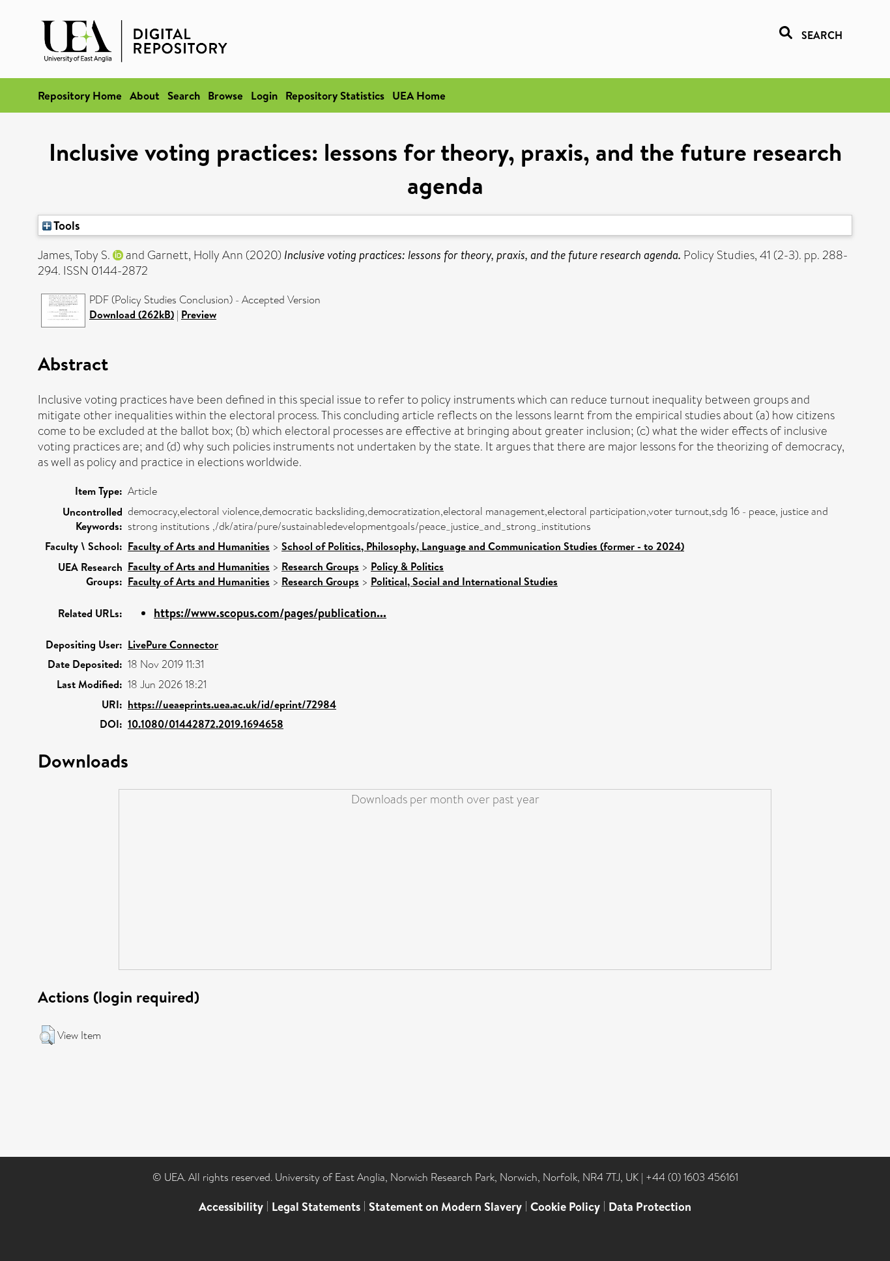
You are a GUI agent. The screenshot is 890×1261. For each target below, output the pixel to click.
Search (183, 95)
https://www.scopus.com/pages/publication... (270, 613)
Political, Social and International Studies (464, 581)
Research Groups (320, 566)
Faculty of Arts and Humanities (199, 546)
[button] (47, 1035)
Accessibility (231, 1207)
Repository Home (80, 95)
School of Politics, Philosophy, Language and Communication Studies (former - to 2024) (482, 546)
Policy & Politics (407, 566)
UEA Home (419, 95)
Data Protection (650, 1207)
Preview (198, 314)
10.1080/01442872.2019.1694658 (205, 724)
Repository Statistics (334, 95)
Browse (225, 95)
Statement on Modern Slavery (445, 1207)
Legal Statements (316, 1207)
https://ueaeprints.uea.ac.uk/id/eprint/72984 (232, 704)
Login (264, 95)
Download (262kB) (131, 314)
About (145, 95)
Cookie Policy (565, 1207)
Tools (65, 225)
